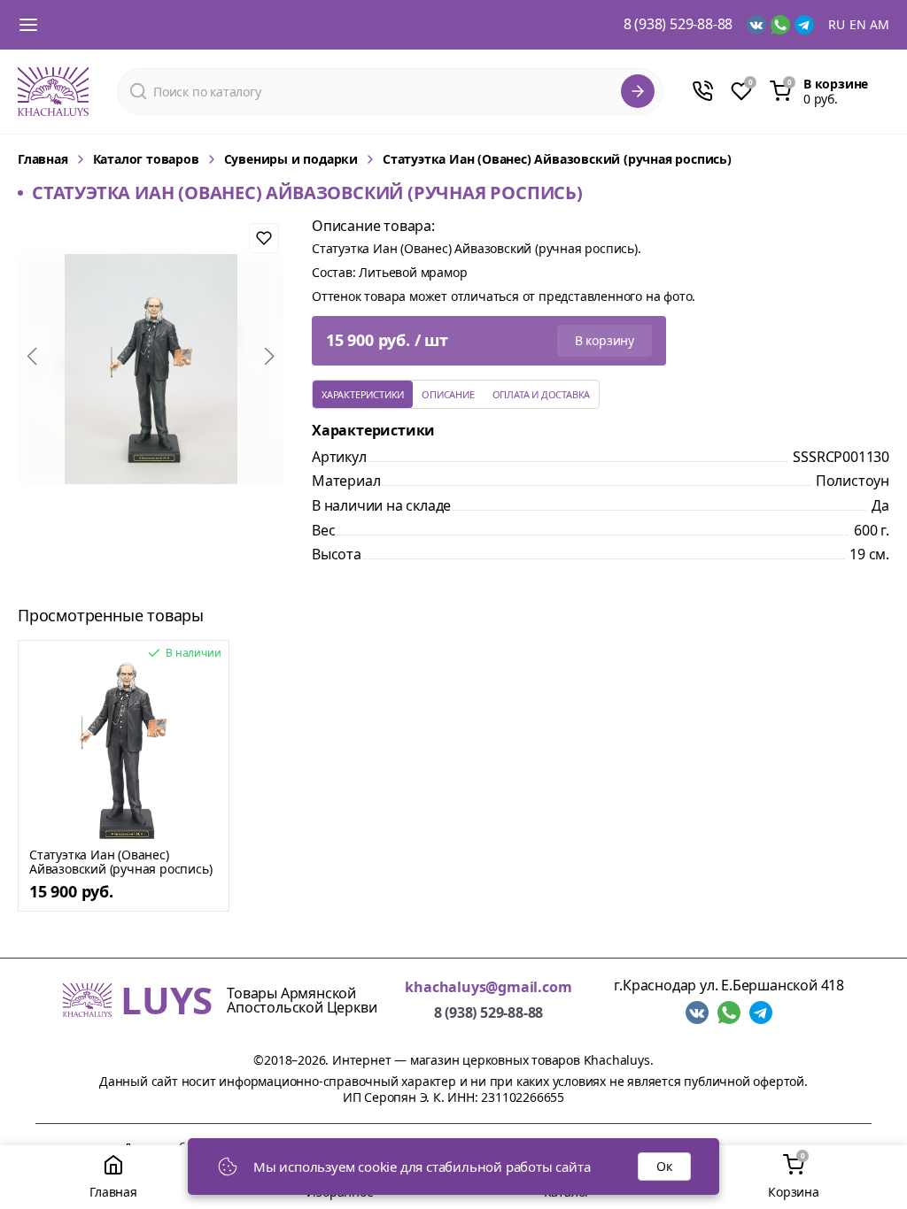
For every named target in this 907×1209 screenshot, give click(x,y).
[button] (32, 357)
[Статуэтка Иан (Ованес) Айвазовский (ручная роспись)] (123, 750)
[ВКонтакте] (756, 25)
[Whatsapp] (780, 25)
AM (879, 25)
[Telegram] (804, 25)
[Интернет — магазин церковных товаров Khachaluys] (53, 91)
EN (857, 25)
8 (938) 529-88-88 (678, 25)
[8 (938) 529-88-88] (702, 91)
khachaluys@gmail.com (488, 987)
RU (836, 25)
